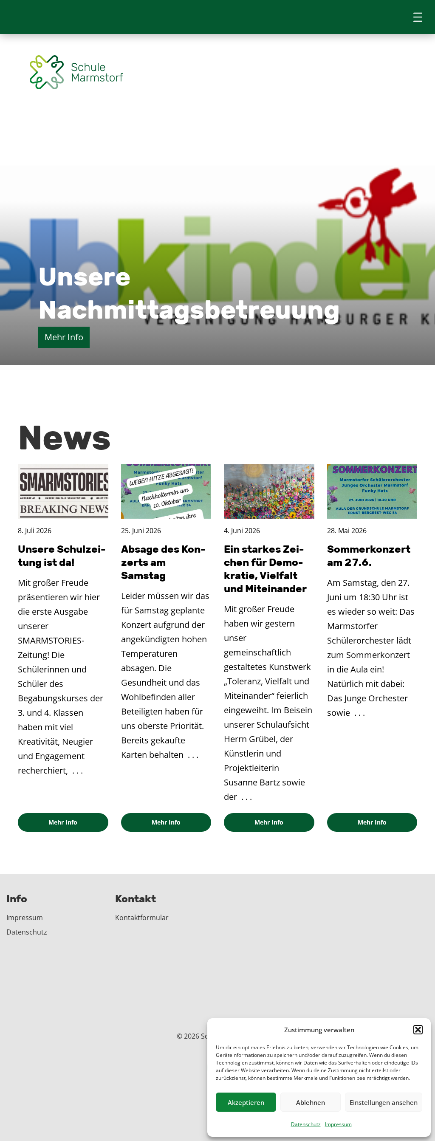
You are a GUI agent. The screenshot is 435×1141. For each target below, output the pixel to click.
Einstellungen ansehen (384, 1102)
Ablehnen (310, 1102)
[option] (217, 331)
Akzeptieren (246, 1102)
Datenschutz (306, 1124)
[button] (418, 1029)
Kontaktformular (142, 917)
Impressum (338, 1124)
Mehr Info (64, 176)
